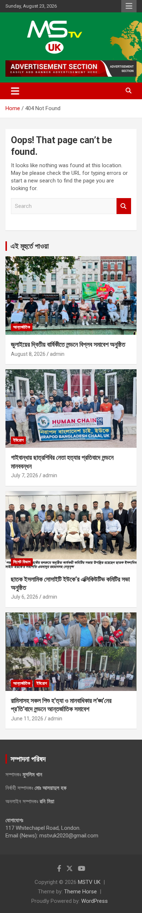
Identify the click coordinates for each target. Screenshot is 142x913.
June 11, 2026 (27, 718)
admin (57, 354)
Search (124, 206)
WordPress (94, 901)
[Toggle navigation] (15, 91)
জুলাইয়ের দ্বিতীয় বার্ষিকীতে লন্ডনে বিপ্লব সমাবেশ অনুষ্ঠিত (68, 344)
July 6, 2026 (24, 597)
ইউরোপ (18, 440)
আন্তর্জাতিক (21, 327)
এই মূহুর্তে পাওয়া (30, 246)
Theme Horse (80, 891)
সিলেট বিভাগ (22, 561)
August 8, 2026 (28, 354)
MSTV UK (89, 882)
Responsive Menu (129, 6)
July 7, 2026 (24, 475)
